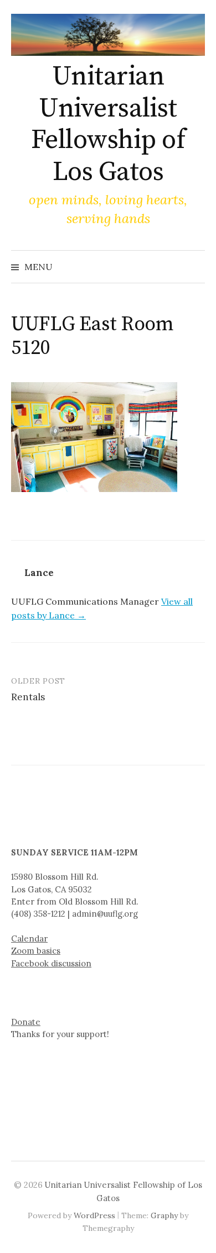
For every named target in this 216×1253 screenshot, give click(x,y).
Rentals (28, 697)
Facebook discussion (51, 963)
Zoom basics (35, 950)
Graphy (164, 1215)
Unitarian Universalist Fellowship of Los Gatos (108, 124)
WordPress (94, 1215)
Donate (25, 1022)
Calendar (29, 938)
